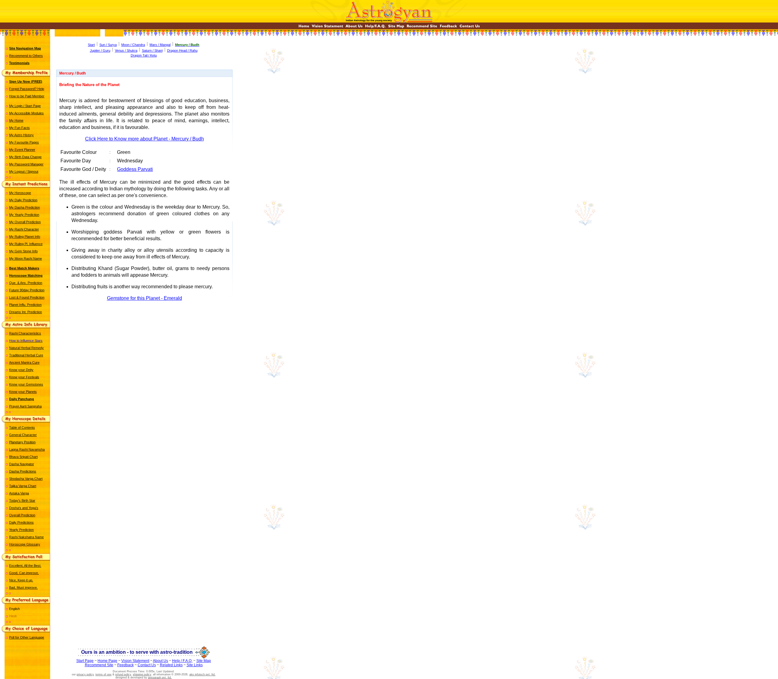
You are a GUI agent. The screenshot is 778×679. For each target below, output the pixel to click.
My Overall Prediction (25, 222)
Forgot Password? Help (26, 89)
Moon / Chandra (133, 45)
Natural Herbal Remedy (26, 348)
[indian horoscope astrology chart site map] (396, 27)
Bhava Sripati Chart (23, 457)
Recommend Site (99, 665)
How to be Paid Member (26, 96)
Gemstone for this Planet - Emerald (144, 298)
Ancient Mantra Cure (24, 362)
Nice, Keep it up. (21, 580)
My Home (16, 120)
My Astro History (21, 135)
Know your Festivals (24, 377)
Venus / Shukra (126, 50)
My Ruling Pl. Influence (26, 244)
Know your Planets (23, 391)
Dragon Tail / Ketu (144, 55)
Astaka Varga (19, 493)
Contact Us (147, 665)
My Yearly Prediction (24, 215)
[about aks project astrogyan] (354, 27)
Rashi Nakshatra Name (26, 537)
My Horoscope (20, 193)
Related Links (171, 665)
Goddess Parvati (135, 169)
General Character (23, 435)
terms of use (103, 674)
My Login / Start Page (25, 106)
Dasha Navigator (21, 464)
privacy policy (85, 674)
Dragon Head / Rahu (182, 50)
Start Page (85, 661)
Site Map (203, 661)
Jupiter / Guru (100, 50)
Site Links (195, 665)
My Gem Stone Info (23, 251)
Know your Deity (21, 370)
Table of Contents (22, 427)
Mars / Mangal (160, 45)
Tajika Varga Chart (22, 486)
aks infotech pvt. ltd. (202, 674)
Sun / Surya (108, 45)
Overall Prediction (22, 515)
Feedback (125, 665)
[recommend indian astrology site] (422, 27)
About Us (160, 661)
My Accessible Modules (26, 113)
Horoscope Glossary (24, 544)
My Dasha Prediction (24, 207)
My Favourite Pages (24, 142)
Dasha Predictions (22, 471)
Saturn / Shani (152, 50)
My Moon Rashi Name (25, 258)
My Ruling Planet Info (24, 236)
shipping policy (142, 674)
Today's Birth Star (22, 500)
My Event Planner (22, 149)
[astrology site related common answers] (375, 27)
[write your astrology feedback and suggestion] (448, 27)
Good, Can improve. (24, 573)
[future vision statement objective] (327, 27)
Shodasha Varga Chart (26, 478)
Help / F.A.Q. (182, 661)
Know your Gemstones (26, 384)
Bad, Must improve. (23, 587)
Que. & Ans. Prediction (25, 283)
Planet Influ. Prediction (25, 305)
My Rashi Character (24, 229)
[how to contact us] (469, 27)
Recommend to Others (26, 55)
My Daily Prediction (23, 200)
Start (91, 45)
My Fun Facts (19, 128)
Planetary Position (22, 442)
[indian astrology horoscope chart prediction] (304, 27)
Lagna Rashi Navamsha (27, 449)
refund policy (123, 674)
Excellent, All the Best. (25, 565)
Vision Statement (135, 661)
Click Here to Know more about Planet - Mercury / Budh (144, 138)
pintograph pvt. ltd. (160, 677)
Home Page (107, 661)
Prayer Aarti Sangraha (25, 406)
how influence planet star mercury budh (144, 325)
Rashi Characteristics (25, 333)
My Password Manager (26, 164)
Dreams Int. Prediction (25, 312)
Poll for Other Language (26, 637)
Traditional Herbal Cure (26, 355)
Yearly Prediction (21, 530)
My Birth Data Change (25, 157)
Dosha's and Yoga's (23, 508)
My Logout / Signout (23, 171)
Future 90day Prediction (26, 290)
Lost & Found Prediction (26, 297)
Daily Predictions (21, 522)
